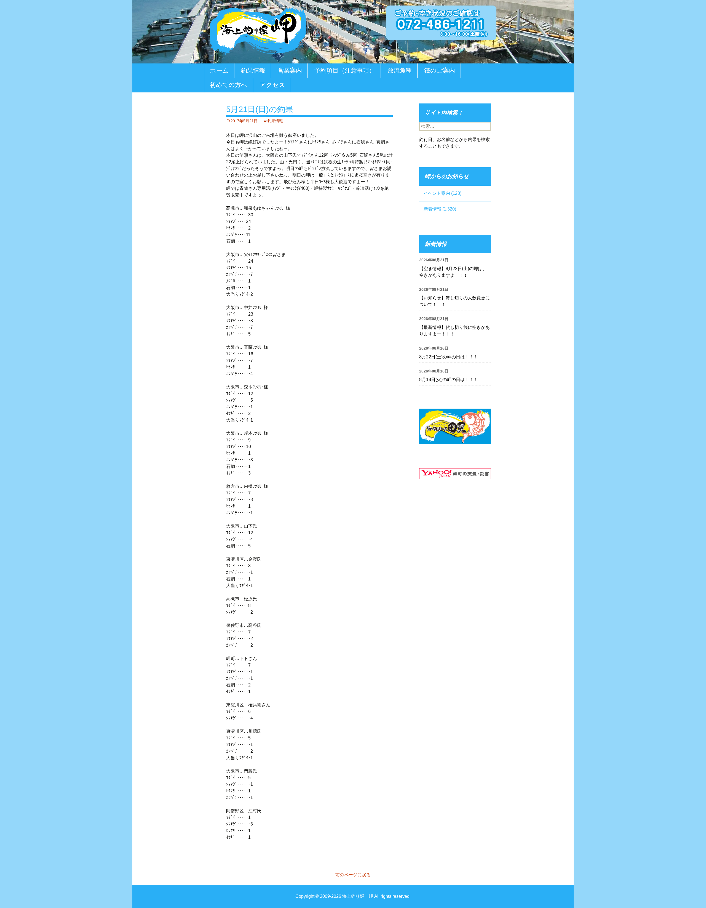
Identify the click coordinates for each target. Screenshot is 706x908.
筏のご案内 (439, 70)
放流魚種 (399, 70)
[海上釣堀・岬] (258, 29)
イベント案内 (437, 193)
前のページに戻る (353, 874)
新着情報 (432, 209)
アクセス (272, 84)
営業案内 (290, 70)
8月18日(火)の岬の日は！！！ (448, 379)
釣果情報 (253, 70)
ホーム (219, 70)
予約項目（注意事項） (344, 70)
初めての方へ (228, 84)
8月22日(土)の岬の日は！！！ (448, 357)
